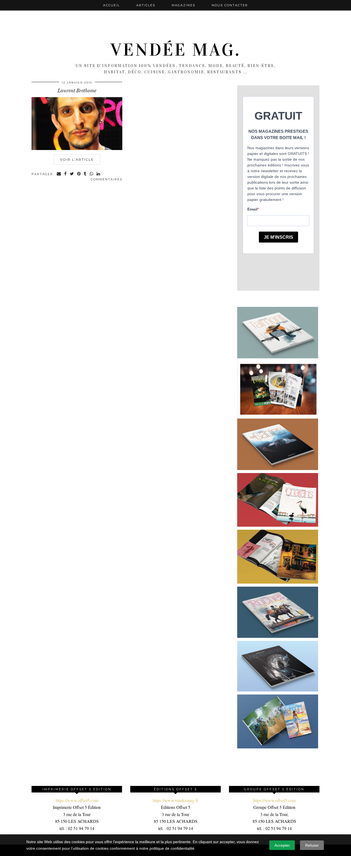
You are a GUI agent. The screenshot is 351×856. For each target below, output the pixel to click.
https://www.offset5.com (77, 800)
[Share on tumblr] (85, 174)
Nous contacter (230, 5)
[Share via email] (59, 174)
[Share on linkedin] (98, 174)
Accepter (282, 845)
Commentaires (106, 179)
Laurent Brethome (77, 91)
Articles (145, 5)
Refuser (312, 845)
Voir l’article (77, 159)
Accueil (111, 5)
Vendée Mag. (175, 49)
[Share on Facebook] (66, 174)
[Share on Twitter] (72, 174)
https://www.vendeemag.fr (175, 800)
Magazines (183, 5)
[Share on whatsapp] (91, 174)
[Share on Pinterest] (79, 174)
